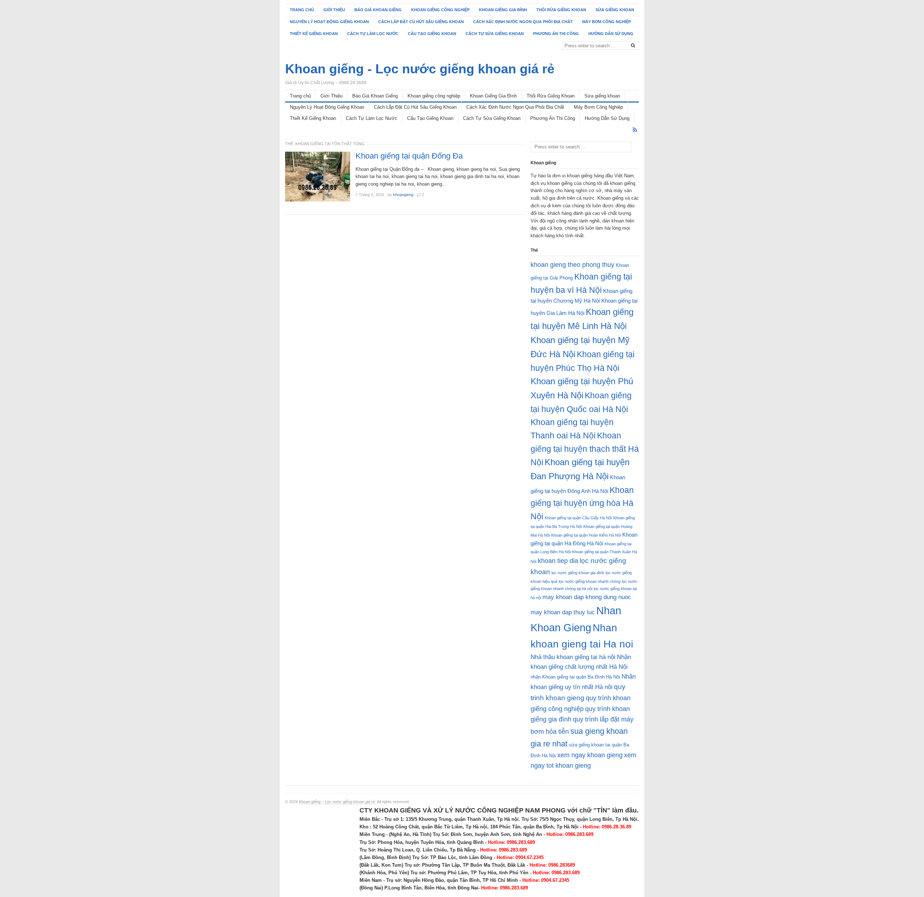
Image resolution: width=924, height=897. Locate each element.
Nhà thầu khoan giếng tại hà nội (573, 657)
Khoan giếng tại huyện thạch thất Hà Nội (585, 449)
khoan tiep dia (558, 560)
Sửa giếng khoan (615, 10)
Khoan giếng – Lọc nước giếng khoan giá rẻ (337, 802)
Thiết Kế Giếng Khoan (314, 33)
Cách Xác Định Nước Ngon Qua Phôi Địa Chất (523, 22)
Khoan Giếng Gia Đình (503, 10)
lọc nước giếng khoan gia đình (578, 573)
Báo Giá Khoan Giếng (378, 10)
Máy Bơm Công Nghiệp (606, 22)
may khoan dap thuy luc (563, 612)
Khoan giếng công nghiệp (440, 10)
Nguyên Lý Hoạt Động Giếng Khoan (329, 22)
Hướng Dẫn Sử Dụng (610, 33)
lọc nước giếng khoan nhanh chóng (589, 581)
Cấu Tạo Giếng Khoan (432, 33)
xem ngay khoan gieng (590, 755)
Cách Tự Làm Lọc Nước (372, 33)
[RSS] (635, 129)
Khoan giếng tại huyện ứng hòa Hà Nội (582, 503)
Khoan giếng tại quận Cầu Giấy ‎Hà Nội (578, 518)
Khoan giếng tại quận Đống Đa (409, 156)
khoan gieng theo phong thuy (572, 264)
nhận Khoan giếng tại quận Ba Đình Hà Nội (575, 677)
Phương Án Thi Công (556, 33)
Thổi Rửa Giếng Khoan (561, 10)
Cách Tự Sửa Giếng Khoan (495, 33)
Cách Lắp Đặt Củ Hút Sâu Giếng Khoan (421, 22)
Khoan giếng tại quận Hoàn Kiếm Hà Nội (586, 535)
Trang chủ (302, 10)
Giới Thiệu (334, 10)
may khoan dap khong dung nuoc (586, 597)
